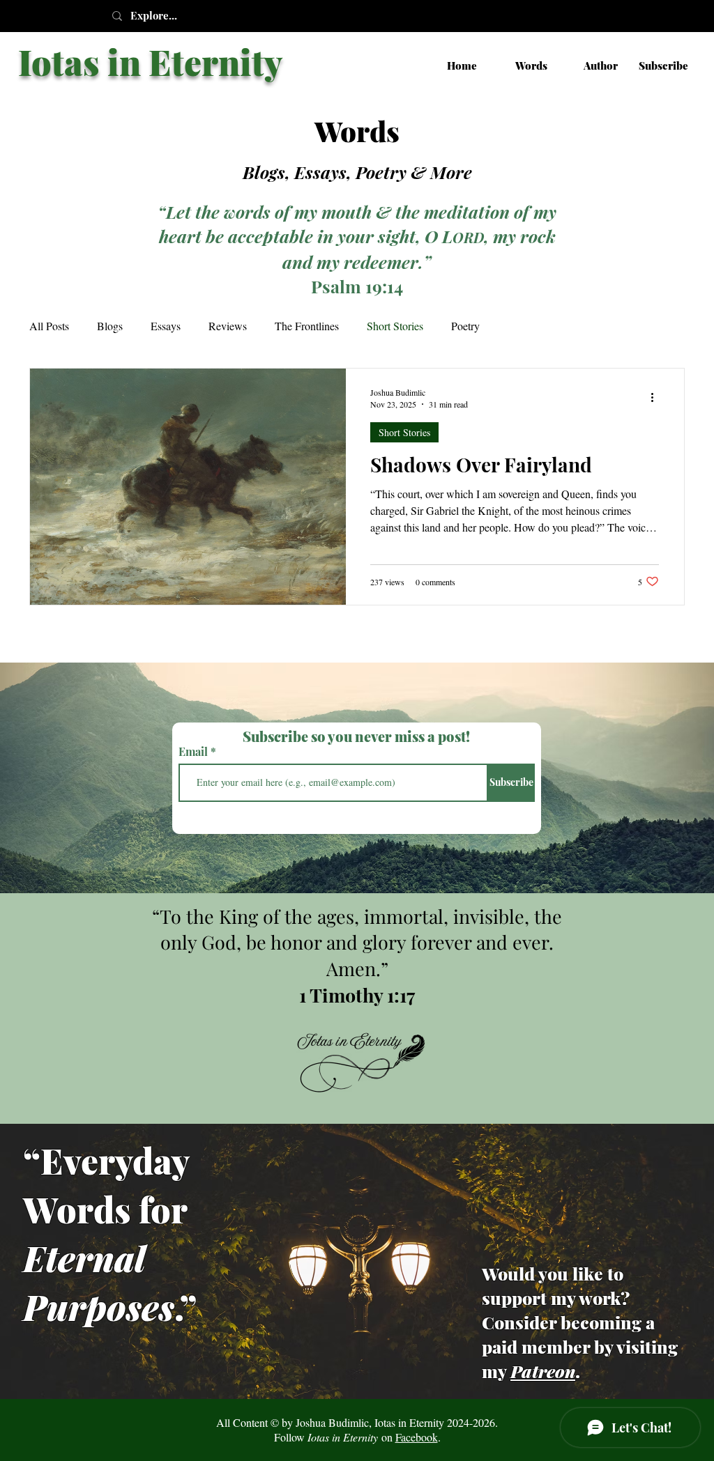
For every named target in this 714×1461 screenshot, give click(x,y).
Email (194, 751)
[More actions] (656, 397)
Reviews (227, 326)
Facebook (416, 1437)
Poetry (465, 326)
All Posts (49, 326)
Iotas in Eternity (150, 61)
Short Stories (395, 326)
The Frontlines (307, 326)
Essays (166, 326)
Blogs (110, 326)
